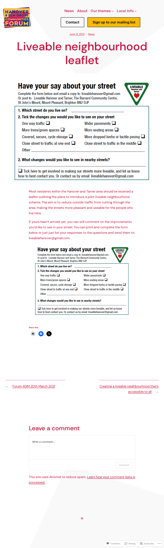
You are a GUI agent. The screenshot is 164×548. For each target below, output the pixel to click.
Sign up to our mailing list (114, 22)
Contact (72, 22)
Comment (124, 465)
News (91, 34)
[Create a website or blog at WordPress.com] (82, 518)
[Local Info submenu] (136, 11)
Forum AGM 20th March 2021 (33, 386)
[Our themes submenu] (112, 11)
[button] (82, 278)
